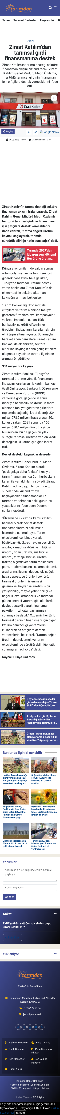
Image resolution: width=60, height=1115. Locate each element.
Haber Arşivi (15, 1069)
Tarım (6, 20)
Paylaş (9, 131)
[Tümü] (55, 913)
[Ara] (50, 8)
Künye (36, 1088)
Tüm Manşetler (16, 1059)
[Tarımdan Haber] (19, 8)
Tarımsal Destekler (24, 20)
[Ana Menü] (55, 8)
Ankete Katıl (12, 937)
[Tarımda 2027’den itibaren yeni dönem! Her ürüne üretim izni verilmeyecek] (44, 830)
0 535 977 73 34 (32, 1008)
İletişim (45, 1088)
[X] (24, 1027)
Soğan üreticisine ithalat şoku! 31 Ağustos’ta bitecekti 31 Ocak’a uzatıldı (43, 779)
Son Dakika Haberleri (39, 1061)
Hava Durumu (43, 1042)
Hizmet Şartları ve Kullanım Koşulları (29, 1084)
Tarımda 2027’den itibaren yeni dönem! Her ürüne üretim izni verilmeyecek (43, 844)
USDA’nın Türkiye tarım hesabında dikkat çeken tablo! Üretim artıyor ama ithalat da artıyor (44, 810)
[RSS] (41, 1027)
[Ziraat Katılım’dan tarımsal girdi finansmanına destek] (30, 110)
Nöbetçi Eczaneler (18, 1042)
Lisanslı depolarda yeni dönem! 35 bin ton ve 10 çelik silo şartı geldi (15, 843)
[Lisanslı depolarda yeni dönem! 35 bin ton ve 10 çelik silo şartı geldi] (16, 830)
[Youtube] (36, 1027)
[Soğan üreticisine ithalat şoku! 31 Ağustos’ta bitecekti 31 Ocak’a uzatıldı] (44, 765)
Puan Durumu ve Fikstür (41, 1051)
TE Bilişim (38, 1097)
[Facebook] (18, 1027)
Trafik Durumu (16, 1049)
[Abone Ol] (49, 132)
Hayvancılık (47, 20)
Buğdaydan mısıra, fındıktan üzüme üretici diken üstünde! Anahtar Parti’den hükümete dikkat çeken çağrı (14, 812)
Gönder (9, 896)
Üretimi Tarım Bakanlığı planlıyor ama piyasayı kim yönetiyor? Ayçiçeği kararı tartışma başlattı (15, 779)
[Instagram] (30, 1027)
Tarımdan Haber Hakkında (29, 1081)
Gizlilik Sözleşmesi (21, 1088)
